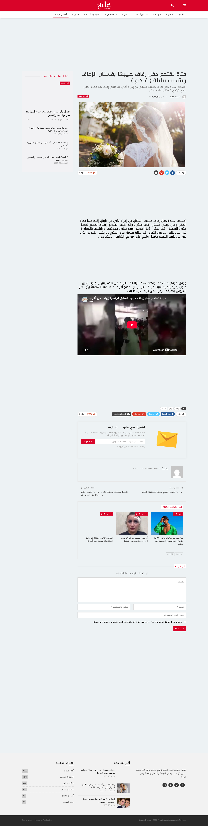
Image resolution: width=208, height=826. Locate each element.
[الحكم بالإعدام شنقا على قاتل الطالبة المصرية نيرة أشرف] (97, 523)
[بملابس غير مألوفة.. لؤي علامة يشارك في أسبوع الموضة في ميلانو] (167, 523)
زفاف (177, 408)
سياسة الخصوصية (145, 820)
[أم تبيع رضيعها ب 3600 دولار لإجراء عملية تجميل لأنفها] (132, 523)
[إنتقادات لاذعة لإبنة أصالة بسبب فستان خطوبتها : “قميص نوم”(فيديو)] (123, 803)
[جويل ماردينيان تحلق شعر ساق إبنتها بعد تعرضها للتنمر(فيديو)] (47, 95)
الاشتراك (88, 442)
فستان (164, 408)
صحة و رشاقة (142, 14)
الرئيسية (181, 14)
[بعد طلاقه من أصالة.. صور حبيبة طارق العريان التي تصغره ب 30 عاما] (123, 788)
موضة (158, 14)
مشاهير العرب (68, 783)
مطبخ (76, 14)
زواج (170, 408)
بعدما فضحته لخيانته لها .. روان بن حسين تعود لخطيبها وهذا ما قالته (104, 493)
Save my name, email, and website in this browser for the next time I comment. (138, 622)
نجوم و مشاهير (92, 14)
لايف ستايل (112, 14)
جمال (170, 14)
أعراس (126, 14)
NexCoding (47, 820)
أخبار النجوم (178, 513)
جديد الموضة (68, 802)
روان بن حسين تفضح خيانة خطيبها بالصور (162, 492)
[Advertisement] (104, 47)
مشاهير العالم (68, 789)
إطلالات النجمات (67, 777)
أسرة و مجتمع (61, 14)
